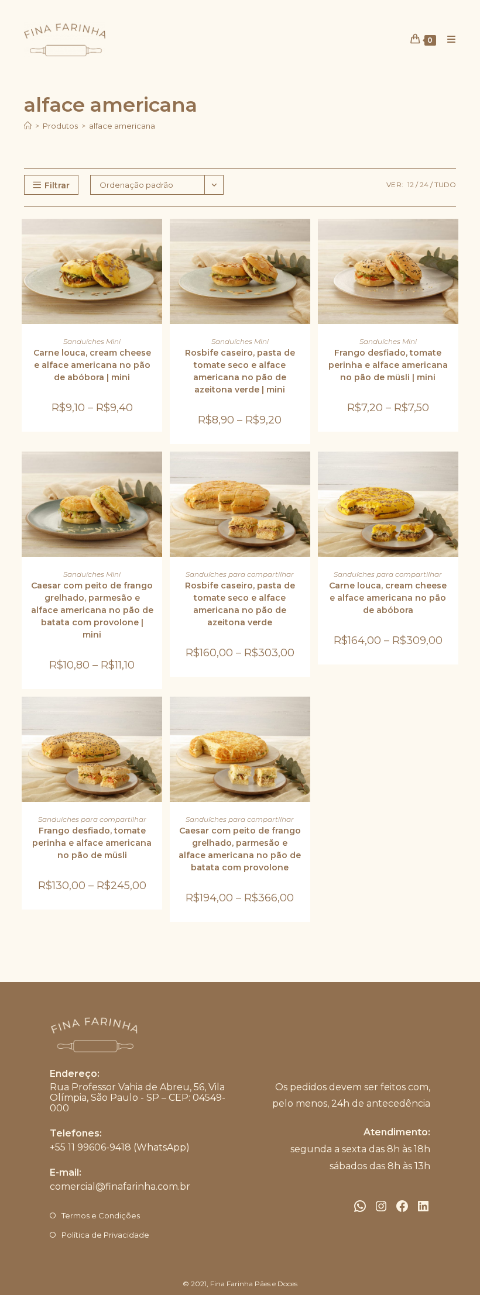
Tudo (445, 184)
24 (424, 184)
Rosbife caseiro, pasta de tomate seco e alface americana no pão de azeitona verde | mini (240, 371)
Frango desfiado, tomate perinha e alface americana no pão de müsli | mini (388, 365)
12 (410, 184)
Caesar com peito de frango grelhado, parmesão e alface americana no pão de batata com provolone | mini (92, 610)
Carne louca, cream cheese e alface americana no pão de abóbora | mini (92, 365)
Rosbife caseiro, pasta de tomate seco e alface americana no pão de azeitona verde (240, 604)
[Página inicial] (28, 125)
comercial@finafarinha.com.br (120, 1186)
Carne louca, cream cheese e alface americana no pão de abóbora (388, 597)
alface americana (122, 125)
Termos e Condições (100, 1215)
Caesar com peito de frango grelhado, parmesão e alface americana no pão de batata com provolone (240, 849)
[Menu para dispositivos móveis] (447, 39)
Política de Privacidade (105, 1234)
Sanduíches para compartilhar (240, 574)
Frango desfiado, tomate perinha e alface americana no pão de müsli (92, 842)
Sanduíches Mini (92, 341)
